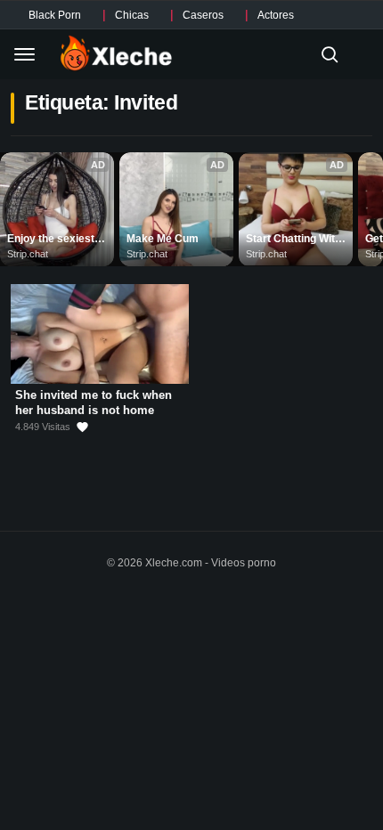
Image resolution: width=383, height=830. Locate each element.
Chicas (132, 15)
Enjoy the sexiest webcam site (52, 239)
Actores (275, 15)
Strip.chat (27, 253)
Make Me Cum (162, 238)
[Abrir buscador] (329, 54)
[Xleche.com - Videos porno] (116, 54)
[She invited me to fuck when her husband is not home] (100, 334)
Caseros (203, 15)
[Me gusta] (82, 427)
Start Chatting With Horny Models (295, 239)
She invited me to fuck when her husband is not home (93, 402)
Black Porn (55, 15)
